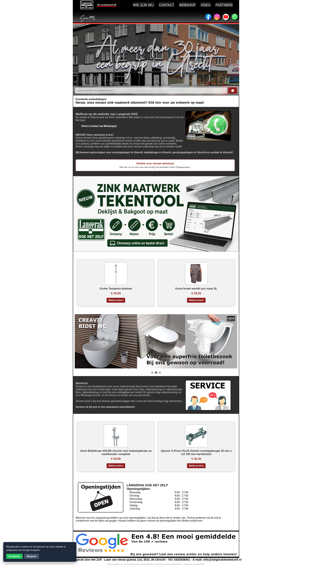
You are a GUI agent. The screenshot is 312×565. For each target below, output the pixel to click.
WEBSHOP (187, 5)
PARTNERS (224, 5)
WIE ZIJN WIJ (143, 5)
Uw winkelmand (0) (106, 5)
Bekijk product (116, 300)
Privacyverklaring (115, 564)
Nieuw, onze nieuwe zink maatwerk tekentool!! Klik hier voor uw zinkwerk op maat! (140, 102)
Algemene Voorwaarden (194, 564)
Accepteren (14, 556)
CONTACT (166, 5)
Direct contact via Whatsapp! (96, 126)
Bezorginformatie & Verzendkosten (139, 564)
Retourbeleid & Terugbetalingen (169, 564)
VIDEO (206, 5)
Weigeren (31, 556)
